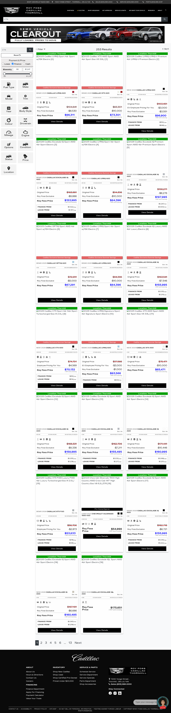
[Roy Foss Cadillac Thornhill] (23, 10)
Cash (28, 64)
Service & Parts (89, 667)
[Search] (164, 19)
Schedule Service (87, 672)
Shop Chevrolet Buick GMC (38, 2)
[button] (70, 10)
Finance (18, 64)
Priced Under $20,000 (63, 681)
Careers (29, 681)
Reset (16, 55)
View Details (57, 121)
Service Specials (87, 678)
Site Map (53, 709)
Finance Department (35, 689)
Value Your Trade (33, 698)
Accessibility (26, 709)
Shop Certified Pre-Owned (65, 678)
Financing (31, 685)
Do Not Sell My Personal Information (75, 709)
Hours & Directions (34, 675)
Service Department (89, 675)
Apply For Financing (35, 692)
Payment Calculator (35, 695)
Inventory (59, 667)
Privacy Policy (40, 709)
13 (70, 643)
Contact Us (31, 678)
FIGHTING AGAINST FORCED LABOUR (107, 709)
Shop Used (58, 675)
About (29, 667)
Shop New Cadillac (61, 672)
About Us (30, 672)
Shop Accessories (88, 684)
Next (78, 643)
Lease (7, 64)
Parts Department (88, 681)
